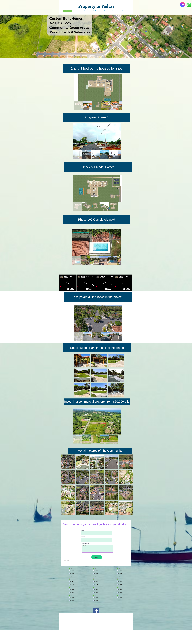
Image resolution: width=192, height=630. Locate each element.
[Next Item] (120, 87)
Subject (83, 536)
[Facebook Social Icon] (96, 610)
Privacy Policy (66, 560)
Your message (85, 543)
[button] (98, 167)
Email (82, 530)
